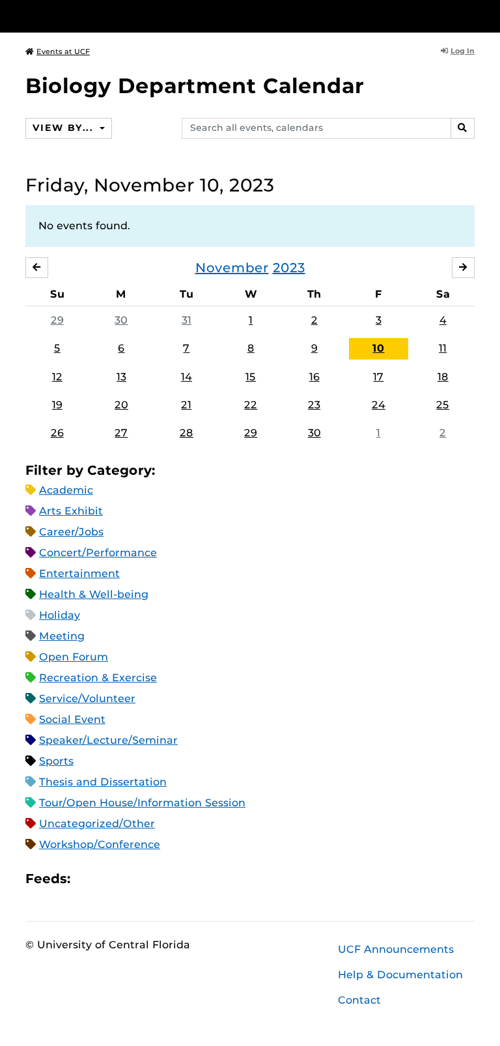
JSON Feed (176, 879)
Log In (463, 50)
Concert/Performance (98, 552)
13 (121, 377)
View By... (64, 128)
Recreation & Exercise (98, 677)
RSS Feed (131, 879)
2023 (289, 268)
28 (186, 433)
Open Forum (73, 657)
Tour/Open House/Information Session (142, 803)
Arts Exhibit (71, 511)
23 (314, 405)
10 (378, 348)
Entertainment (79, 573)
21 (186, 405)
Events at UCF (63, 51)
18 (443, 377)
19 (57, 405)
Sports (56, 761)
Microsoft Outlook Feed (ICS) (109, 879)
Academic (66, 490)
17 (378, 377)
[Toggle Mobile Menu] (471, 15)
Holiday (59, 615)
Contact (359, 1000)
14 (186, 377)
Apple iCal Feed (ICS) (87, 879)
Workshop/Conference (99, 844)
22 (250, 405)
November (232, 268)
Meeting (62, 636)
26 (57, 433)
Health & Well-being (93, 594)
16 (314, 377)
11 (443, 348)
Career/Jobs (71, 532)
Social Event (72, 719)
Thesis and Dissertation (103, 782)
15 (250, 377)
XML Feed (154, 879)
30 (121, 320)
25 (442, 405)
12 (57, 377)
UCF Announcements (396, 949)
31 (186, 320)
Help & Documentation (400, 974)
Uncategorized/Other (97, 823)
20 (121, 405)
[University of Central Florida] (112, 16)
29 (57, 320)
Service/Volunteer (87, 698)
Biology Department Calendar (194, 85)
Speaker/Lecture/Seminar (108, 740)
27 (121, 433)
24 (378, 405)
